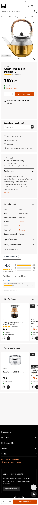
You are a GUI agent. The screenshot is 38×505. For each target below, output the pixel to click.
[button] (34, 59)
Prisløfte (10, 144)
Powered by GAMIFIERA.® (10, 290)
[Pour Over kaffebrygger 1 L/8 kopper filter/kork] (15, 311)
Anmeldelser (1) (11, 256)
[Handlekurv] (31, 6)
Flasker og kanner (25, 16)
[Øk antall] (12, 94)
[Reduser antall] (6, 94)
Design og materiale (12, 244)
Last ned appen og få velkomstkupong (20, 148)
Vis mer (6, 192)
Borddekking (14, 16)
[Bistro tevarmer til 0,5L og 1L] (15, 360)
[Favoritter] (4, 338)
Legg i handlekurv (24, 94)
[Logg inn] (28, 6)
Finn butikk (24, 2)
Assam (21, 226)
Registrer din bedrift (11, 489)
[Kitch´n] (3, 6)
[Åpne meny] (35, 6)
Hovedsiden (4, 16)
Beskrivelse (9, 171)
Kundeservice (33, 2)
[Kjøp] (8, 338)
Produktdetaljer (11, 204)
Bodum (6, 66)
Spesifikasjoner (10, 239)
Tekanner (22, 230)
